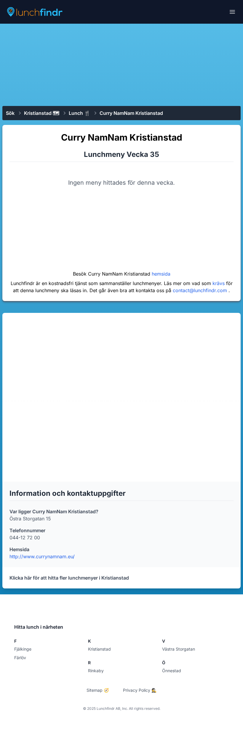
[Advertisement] (121, 64)
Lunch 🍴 (79, 113)
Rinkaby (96, 670)
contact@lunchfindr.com (200, 290)
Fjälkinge (22, 648)
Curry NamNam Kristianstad (131, 113)
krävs (219, 283)
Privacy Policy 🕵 (139, 690)
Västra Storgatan (178, 648)
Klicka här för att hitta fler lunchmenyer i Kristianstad (69, 578)
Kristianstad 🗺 (41, 113)
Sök (10, 113)
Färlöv (20, 657)
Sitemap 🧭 (98, 690)
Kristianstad (99, 648)
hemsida (161, 274)
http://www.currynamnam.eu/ (42, 556)
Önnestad (171, 670)
